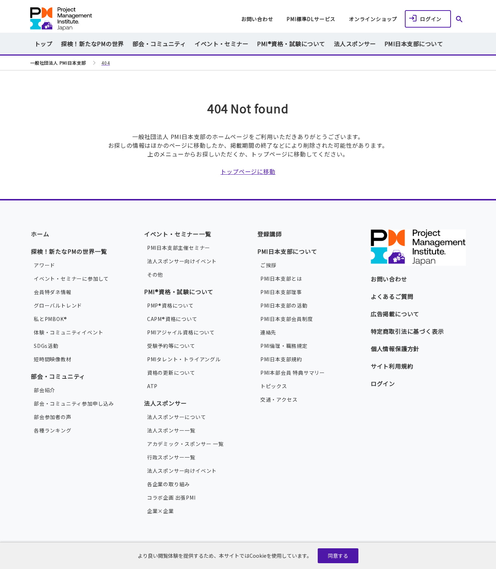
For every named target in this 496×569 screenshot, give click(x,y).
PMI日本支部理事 (281, 292)
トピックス (273, 386)
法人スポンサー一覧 (171, 430)
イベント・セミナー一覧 (177, 233)
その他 (155, 274)
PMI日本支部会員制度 (286, 318)
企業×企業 (160, 511)
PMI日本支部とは (281, 278)
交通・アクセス (279, 399)
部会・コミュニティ (58, 376)
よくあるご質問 (392, 296)
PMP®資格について (170, 305)
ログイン (431, 19)
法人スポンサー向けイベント (182, 261)
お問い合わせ (257, 19)
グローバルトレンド (58, 305)
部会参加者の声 (53, 416)
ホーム (40, 233)
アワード (44, 265)
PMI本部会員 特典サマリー (292, 372)
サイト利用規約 (392, 366)
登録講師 (269, 233)
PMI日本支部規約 (281, 359)
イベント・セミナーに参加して (71, 278)
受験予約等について (171, 345)
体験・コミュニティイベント (68, 332)
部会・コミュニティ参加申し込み (74, 403)
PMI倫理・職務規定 (284, 345)
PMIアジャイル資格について (181, 332)
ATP (152, 386)
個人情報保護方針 (395, 348)
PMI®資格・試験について (179, 291)
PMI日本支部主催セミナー (178, 247)
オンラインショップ (373, 19)
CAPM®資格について (172, 318)
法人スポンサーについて (176, 416)
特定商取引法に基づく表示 (407, 331)
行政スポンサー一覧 (171, 457)
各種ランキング (53, 430)
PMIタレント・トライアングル (184, 359)
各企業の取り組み (168, 484)
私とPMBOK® (50, 318)
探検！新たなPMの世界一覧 (69, 251)
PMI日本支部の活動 (284, 305)
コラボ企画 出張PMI (171, 497)
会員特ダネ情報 (53, 292)
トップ (43, 43)
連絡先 (268, 332)
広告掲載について (395, 313)
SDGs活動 (46, 345)
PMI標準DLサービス (311, 19)
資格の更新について (171, 372)
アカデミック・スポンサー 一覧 (185, 443)
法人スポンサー (165, 403)
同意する (338, 555)
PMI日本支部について (287, 251)
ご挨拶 (268, 265)
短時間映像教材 (53, 359)
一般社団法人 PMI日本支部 (91, 19)
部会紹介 (44, 390)
